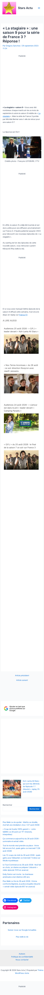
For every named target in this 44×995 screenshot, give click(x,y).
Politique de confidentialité (22, 957)
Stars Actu (25, 8)
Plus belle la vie (22, 937)
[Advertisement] (22, 80)
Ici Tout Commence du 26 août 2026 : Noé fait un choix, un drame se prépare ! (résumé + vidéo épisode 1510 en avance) (22, 867)
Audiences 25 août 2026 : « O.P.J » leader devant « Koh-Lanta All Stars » (21, 330)
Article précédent (22, 675)
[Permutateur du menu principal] (39, 8)
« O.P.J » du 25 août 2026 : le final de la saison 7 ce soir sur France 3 (20, 446)
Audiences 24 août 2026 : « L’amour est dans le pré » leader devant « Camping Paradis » (20, 408)
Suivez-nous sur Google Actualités (22, 930)
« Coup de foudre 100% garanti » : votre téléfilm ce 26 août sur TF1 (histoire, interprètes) (19, 832)
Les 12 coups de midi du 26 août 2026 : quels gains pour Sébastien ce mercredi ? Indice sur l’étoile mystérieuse (21, 858)
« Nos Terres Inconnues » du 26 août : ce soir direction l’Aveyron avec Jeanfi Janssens (21, 368)
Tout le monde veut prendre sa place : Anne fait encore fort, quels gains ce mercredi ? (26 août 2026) (21, 848)
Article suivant (22, 680)
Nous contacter (22, 960)
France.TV (23, 315)
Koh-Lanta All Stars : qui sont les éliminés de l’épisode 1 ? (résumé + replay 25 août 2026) (31, 786)
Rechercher (7, 805)
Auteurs (22, 954)
